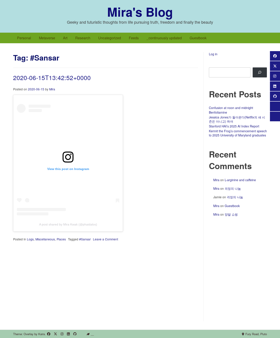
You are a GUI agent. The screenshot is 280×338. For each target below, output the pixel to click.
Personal (24, 37)
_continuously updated (164, 37)
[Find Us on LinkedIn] (68, 334)
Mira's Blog (140, 11)
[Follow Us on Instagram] (62, 334)
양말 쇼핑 (231, 214)
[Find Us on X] (55, 334)
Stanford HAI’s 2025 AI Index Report (234, 126)
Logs (30, 239)
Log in (213, 54)
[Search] (260, 72)
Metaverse (47, 37)
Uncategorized (109, 37)
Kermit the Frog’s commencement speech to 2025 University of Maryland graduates (238, 133)
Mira (52, 89)
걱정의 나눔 (233, 188)
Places (61, 239)
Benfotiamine (218, 112)
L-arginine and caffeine (240, 180)
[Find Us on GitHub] (75, 334)
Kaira (41, 334)
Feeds (134, 37)
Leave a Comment (105, 239)
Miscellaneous (45, 239)
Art (65, 37)
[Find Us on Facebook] (49, 334)
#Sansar (85, 239)
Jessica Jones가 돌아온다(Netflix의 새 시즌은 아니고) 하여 (237, 119)
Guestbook (198, 37)
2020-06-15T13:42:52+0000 (52, 77)
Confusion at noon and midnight (231, 108)
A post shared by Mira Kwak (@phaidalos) (68, 224)
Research (82, 37)
